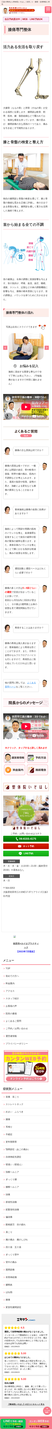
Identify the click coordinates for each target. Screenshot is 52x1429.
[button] (5, 348)
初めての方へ (12, 976)
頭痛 (8, 1194)
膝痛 (8, 1300)
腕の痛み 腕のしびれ (17, 1239)
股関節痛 (10, 1269)
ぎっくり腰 (12, 1179)
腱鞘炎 (9, 1285)
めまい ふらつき (14, 1112)
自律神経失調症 (13, 1157)
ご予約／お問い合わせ (17, 1028)
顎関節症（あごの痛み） (18, 1149)
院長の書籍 (11, 1013)
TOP (8, 968)
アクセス (10, 991)
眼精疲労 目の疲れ (16, 1224)
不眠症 (9, 1134)
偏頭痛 (9, 1217)
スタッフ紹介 (12, 998)
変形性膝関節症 (13, 1307)
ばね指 (9, 1292)
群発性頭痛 (11, 1202)
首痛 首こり (12, 1097)
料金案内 (10, 983)
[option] (26, 359)
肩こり (9, 1232)
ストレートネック (14, 1104)
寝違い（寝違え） (14, 1164)
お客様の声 (11, 1006)
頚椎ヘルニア (12, 1172)
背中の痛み (11, 1262)
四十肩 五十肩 (13, 1247)
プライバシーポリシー (17, 1043)
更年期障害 (11, 1142)
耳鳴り (9, 1127)
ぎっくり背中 (13, 1254)
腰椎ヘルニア (12, 1187)
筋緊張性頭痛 (12, 1209)
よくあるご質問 (13, 1021)
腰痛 (8, 1119)
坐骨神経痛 (11, 1277)
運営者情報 (11, 1036)
